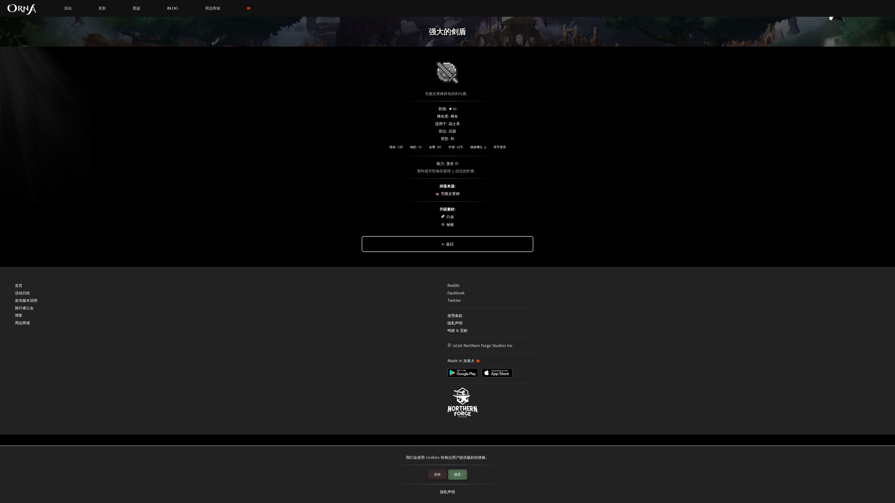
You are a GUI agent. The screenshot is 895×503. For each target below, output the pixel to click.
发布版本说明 (26, 300)
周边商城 (212, 8)
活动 (68, 8)
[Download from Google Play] (465, 374)
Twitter (454, 300)
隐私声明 (447, 491)
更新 (102, 8)
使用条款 (455, 315)
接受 (457, 474)
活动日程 (22, 293)
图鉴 (136, 8)
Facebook (456, 293)
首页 (18, 285)
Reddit (454, 285)
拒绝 (437, 474)
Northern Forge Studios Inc (488, 345)
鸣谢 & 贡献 (458, 330)
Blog (172, 8)
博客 (18, 315)
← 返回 (447, 244)
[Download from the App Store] (499, 374)
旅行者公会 (24, 308)
